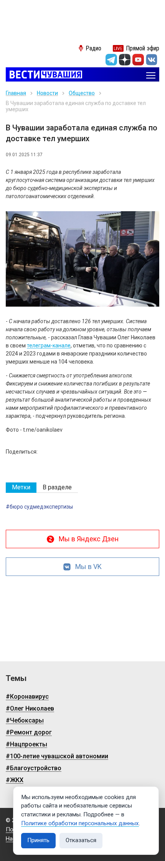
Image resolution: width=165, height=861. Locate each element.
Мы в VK (88, 566)
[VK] (151, 59)
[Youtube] (138, 59)
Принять (38, 840)
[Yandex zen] (124, 59)
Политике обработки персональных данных (80, 823)
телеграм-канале (49, 345)
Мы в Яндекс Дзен (89, 539)
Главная (16, 93)
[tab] (21, 487)
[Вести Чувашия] (44, 75)
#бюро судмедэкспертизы (39, 507)
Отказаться (81, 840)
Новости (47, 93)
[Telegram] (111, 59)
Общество (82, 93)
